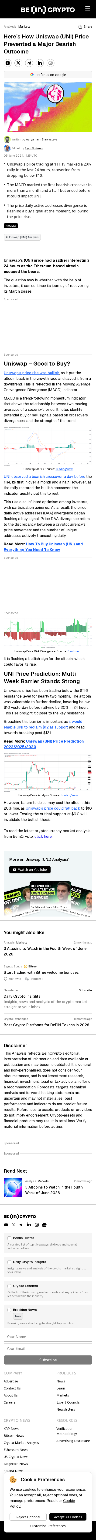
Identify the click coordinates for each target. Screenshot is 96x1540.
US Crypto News (16, 1456)
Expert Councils (68, 1402)
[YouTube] (8, 63)
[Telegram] (29, 63)
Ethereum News (16, 1449)
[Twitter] (18, 63)
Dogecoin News (16, 1463)
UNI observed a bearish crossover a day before (44, 476)
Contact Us (12, 1388)
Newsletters (65, 1409)
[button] (48, 1243)
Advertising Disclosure (73, 1440)
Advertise (11, 1381)
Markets (24, 26)
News (60, 1381)
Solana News (14, 1470)
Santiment (75, 651)
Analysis (10, 26)
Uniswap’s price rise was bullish (31, 372)
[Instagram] (51, 63)
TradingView (64, 469)
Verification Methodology (66, 1431)
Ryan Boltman (34, 148)
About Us (11, 1395)
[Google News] (44, 1225)
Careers (9, 1402)
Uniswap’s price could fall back (53, 808)
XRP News (11, 1428)
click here (43, 836)
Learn (60, 1388)
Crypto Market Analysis (21, 1442)
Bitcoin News (14, 1435)
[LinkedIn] (40, 63)
